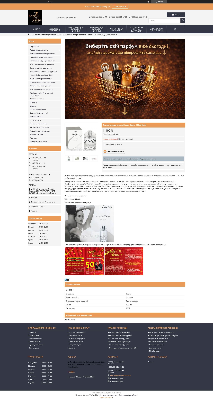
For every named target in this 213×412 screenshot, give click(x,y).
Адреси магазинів (75, 336)
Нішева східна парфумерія (119, 345)
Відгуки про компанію (77, 332)
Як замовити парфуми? (39, 127)
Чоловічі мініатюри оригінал (41, 89)
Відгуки (33, 106)
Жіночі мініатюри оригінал (40, 86)
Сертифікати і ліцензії (39, 113)
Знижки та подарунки (77, 339)
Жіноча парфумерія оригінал (42, 64)
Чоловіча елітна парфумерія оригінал (75, 29)
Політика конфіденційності (128, 395)
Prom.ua (118, 393)
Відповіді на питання (36, 345)
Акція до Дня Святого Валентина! (161, 332)
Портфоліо (34, 46)
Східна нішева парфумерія (116, 29)
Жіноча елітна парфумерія (119, 339)
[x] (68, 280)
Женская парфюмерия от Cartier (78, 35)
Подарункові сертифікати (40, 131)
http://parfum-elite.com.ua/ (40, 174)
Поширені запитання (38, 124)
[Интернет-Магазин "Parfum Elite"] (35, 24)
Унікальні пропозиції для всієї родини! (163, 336)
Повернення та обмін (38, 142)
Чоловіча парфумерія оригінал (42, 61)
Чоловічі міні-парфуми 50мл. (156, 29)
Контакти (33, 102)
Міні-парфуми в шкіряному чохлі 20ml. (123, 348)
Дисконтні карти (36, 135)
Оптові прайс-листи (38, 109)
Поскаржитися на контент (108, 395)
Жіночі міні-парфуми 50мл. (41, 79)
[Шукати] (182, 20)
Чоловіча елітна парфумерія (120, 342)
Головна (36, 29)
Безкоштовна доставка (115, 151)
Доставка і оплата (37, 99)
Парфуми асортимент (54, 29)
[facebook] (66, 280)
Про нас (33, 138)
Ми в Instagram (154, 351)
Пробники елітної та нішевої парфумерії (41, 94)
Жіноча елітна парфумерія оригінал (96, 29)
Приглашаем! (120, 7)
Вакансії (72, 348)
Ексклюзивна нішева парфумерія (136, 29)
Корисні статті (35, 120)
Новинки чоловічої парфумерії (42, 54)
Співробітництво (75, 345)
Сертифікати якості (76, 342)
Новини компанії (36, 117)
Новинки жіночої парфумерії (41, 57)
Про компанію (34, 336)
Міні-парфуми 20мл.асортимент (43, 82)
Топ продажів (34, 348)
